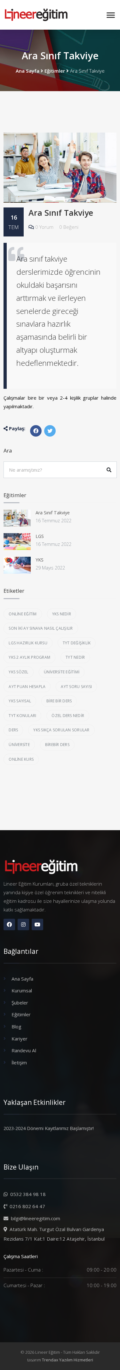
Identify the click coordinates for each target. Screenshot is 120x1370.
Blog (16, 1026)
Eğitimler (54, 71)
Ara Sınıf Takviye (60, 212)
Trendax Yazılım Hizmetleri (67, 1360)
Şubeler (20, 1002)
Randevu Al (24, 1050)
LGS (40, 536)
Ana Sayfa (27, 71)
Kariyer (20, 1038)
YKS (40, 560)
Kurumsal (22, 990)
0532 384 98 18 (27, 1194)
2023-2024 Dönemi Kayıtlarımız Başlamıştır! (49, 1128)
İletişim (19, 1062)
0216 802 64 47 (26, 1206)
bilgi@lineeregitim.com (35, 1218)
